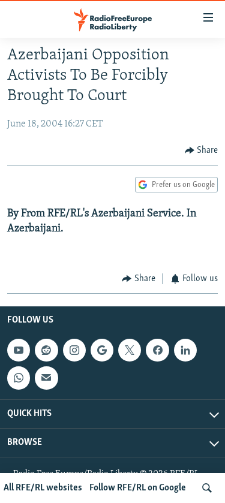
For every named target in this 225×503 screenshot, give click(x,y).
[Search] (207, 488)
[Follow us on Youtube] (18, 350)
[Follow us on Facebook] (157, 350)
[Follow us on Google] (102, 350)
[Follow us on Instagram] (74, 350)
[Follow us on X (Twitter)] (129, 350)
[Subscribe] (46, 377)
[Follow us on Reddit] (46, 350)
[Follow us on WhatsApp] (18, 377)
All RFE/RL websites (43, 488)
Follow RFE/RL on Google (137, 488)
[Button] (201, 150)
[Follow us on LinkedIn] (185, 350)
